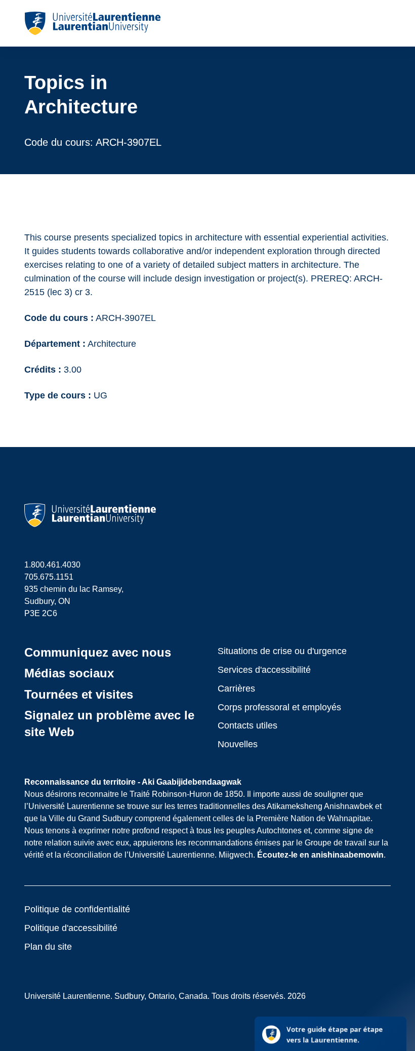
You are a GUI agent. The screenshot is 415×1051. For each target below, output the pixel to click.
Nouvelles (238, 744)
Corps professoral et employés (279, 707)
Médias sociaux (69, 673)
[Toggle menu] (382, 23)
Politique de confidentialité (77, 909)
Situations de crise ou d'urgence (282, 651)
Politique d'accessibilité (70, 928)
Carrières (236, 688)
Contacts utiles (247, 725)
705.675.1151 (48, 577)
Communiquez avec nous (97, 652)
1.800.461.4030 (52, 564)
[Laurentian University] (92, 23)
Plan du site (48, 947)
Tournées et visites (78, 694)
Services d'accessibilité (264, 670)
